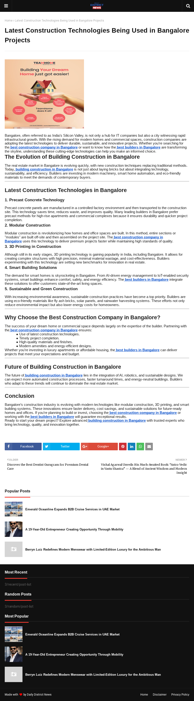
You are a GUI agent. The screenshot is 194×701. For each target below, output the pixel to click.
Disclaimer (160, 694)
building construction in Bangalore (44, 169)
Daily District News (39, 694)
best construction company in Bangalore (44, 147)
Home (9, 20)
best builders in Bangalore (138, 147)
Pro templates (65, 694)
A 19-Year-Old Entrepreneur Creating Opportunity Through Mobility (74, 529)
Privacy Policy (180, 694)
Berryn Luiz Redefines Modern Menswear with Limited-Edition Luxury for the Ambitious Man (93, 549)
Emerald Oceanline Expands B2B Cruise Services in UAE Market (72, 509)
